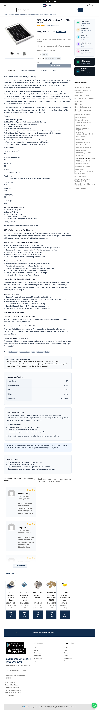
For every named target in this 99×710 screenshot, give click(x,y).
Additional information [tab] (28, 70)
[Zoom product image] (19, 34)
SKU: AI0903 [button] (61, 31)
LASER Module (81, 137)
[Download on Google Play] (15, 645)
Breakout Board (81, 125)
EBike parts (78, 104)
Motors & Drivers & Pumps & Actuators (84, 185)
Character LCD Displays (82, 114)
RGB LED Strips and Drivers (85, 153)
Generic (45, 54)
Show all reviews (20, 565)
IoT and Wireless (80, 176)
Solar (33, 352)
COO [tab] (54, 70)
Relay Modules (81, 150)
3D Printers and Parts (82, 88)
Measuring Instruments (82, 166)
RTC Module (80, 155)
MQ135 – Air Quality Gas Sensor (37, 595)
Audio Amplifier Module (83, 122)
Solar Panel (40, 352)
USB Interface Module (83, 161)
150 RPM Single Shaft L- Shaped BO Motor (65, 596)
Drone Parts (78, 101)
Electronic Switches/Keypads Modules (85, 133)
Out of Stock (55, 65)
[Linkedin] (52, 1)
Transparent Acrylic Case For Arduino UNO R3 (51, 596)
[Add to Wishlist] (12, 584)
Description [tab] (11, 70)
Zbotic (47, 352)
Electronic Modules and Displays (18, 14)
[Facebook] (44, 1)
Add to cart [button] (10, 614)
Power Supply (79, 169)
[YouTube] (55, 1)
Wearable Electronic (82, 163)
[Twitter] (46, 1)
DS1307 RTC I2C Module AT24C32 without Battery (24, 597)
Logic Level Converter (83, 142)
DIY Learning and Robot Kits (84, 98)
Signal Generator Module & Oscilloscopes (84, 172)
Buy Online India (13, 352)
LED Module (80, 139)
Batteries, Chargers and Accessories (82, 91)
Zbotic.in (26, 707)
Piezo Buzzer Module (83, 145)
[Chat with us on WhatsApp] (94, 705)
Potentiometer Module (83, 147)
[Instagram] (49, 1)
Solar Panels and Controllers (48, 14)
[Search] (80, 10)
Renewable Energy (24, 352)
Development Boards (81, 95)
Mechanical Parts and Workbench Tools (82, 180)
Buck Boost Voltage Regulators (82, 129)
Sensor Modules (80, 189)
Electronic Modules (33, 14)
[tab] (11, 70)
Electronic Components (82, 107)
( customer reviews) (52, 25)
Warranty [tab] (44, 70)
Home (5, 14)
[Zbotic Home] (49, 5)
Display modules (80, 117)
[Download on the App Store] (16, 651)
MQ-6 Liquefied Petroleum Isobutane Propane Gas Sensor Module (10, 600)
